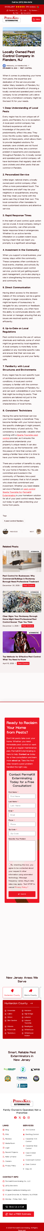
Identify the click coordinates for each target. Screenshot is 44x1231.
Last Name (13, 801)
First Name (13, 792)
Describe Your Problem (17, 839)
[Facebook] (15, 1117)
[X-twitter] (20, 1117)
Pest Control (26, 68)
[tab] (12, 992)
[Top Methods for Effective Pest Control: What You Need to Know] (22, 642)
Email (11, 811)
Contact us (24, 754)
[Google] (24, 1117)
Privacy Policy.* (21, 887)
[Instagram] (28, 1117)
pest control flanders (13, 521)
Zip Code (12, 829)
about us (16, 760)
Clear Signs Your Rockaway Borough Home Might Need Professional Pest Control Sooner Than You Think (20, 619)
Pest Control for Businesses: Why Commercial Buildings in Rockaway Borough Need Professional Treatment (21, 579)
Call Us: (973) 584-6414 (22, 2)
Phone (11, 820)
